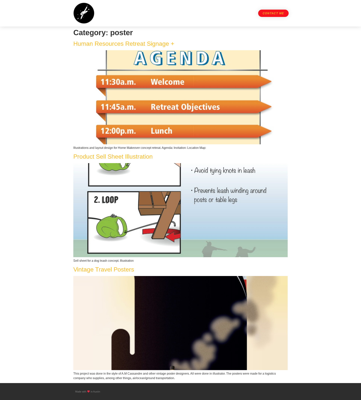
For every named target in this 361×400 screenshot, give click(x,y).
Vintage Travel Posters (103, 269)
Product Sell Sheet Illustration (113, 156)
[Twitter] (277, 391)
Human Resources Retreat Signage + (123, 43)
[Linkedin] (284, 391)
